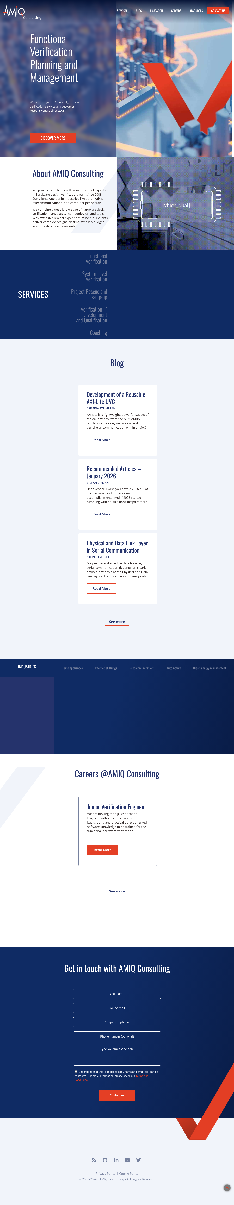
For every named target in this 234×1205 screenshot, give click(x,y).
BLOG (139, 10)
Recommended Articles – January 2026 (114, 472)
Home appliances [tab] (72, 667)
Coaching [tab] (98, 332)
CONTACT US (218, 10)
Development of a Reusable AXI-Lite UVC (116, 398)
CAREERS (176, 10)
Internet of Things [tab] (106, 667)
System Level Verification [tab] (94, 276)
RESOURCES (196, 10)
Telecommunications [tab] (142, 667)
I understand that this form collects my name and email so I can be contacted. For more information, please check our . (116, 1076)
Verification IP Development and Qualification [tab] (91, 314)
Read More (101, 440)
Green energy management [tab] (209, 667)
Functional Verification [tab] (96, 258)
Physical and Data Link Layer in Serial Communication (117, 546)
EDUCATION (156, 10)
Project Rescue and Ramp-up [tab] (89, 294)
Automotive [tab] (174, 667)
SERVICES (122, 10)
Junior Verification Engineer (116, 806)
